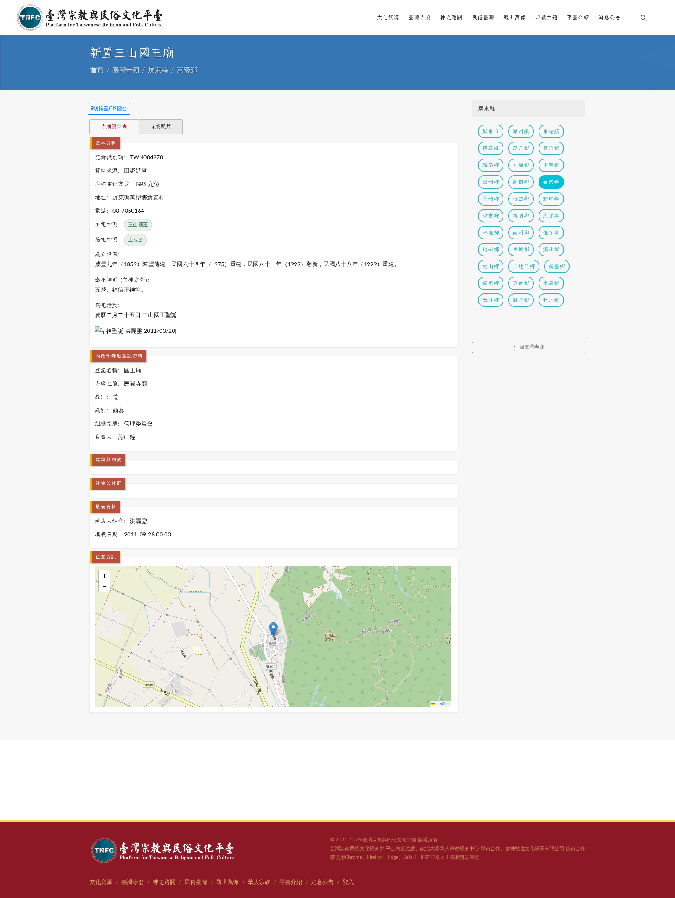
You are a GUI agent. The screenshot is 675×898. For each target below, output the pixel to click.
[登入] (658, 17)
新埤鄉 (551, 199)
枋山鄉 (490, 266)
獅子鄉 (521, 300)
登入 (348, 882)
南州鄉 (521, 232)
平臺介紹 (290, 882)
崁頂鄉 (551, 216)
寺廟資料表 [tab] (114, 126)
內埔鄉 (490, 199)
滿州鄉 (551, 249)
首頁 (97, 70)
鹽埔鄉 (490, 182)
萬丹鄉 (521, 148)
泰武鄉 (521, 283)
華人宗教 (259, 882)
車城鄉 (521, 249)
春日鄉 (490, 300)
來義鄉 (551, 283)
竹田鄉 (521, 199)
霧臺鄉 (556, 266)
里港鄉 (551, 165)
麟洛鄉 (490, 165)
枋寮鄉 (490, 216)
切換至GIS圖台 (110, 108)
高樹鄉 (521, 182)
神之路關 (164, 882)
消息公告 (322, 882)
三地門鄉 (524, 266)
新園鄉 (521, 216)
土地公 (135, 240)
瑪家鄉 (490, 283)
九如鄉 (521, 165)
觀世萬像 (227, 882)
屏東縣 (158, 70)
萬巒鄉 (187, 70)
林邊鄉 (490, 232)
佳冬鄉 (551, 232)
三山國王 (138, 224)
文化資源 (101, 882)
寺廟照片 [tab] (160, 126)
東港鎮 (551, 131)
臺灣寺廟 (125, 70)
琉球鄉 (490, 249)
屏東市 (490, 131)
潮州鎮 (521, 131)
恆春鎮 (490, 148)
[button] (273, 629)
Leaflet (442, 704)
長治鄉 (551, 148)
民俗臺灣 (196, 882)
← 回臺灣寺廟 (528, 347)
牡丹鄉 (551, 300)
